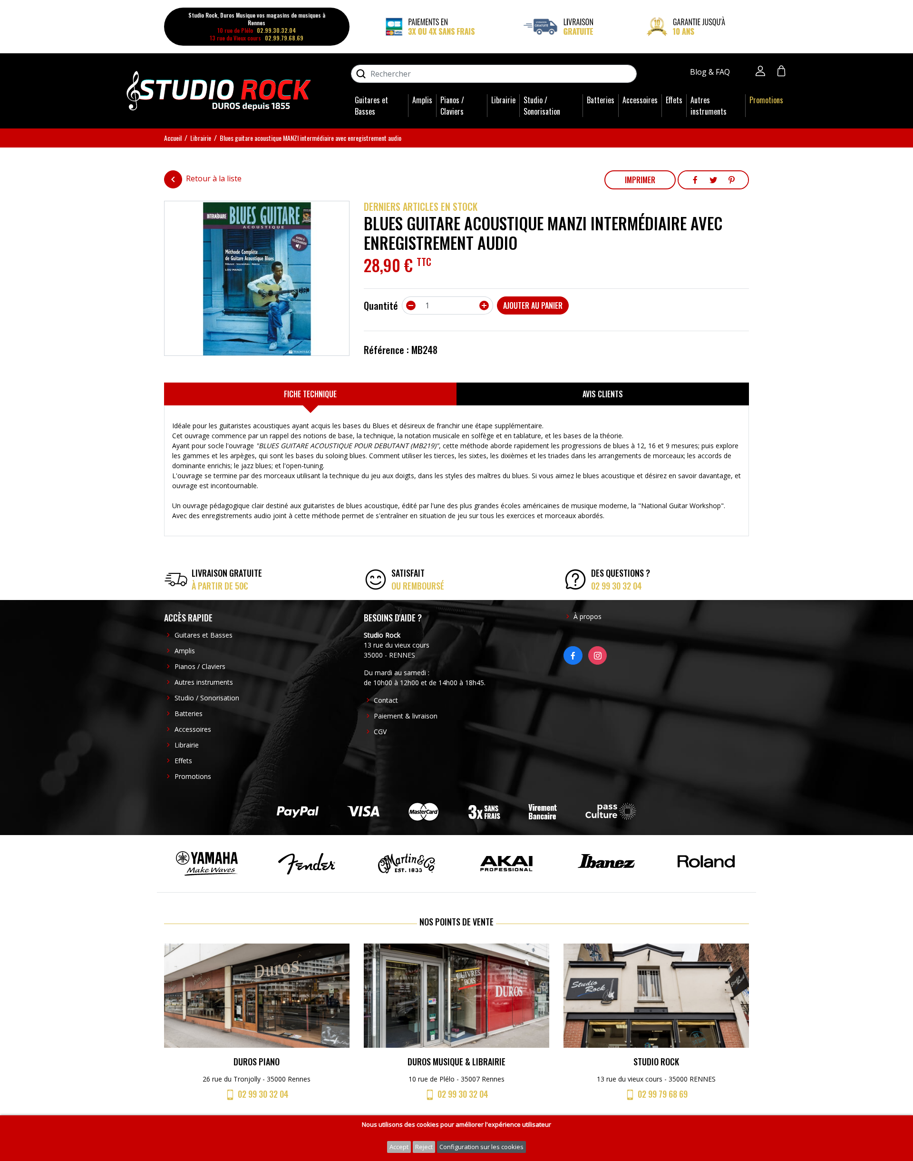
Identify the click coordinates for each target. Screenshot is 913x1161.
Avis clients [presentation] (603, 394)
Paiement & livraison (405, 715)
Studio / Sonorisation (542, 105)
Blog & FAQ (711, 72)
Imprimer (640, 180)
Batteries (600, 100)
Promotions (766, 100)
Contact (386, 700)
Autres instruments (708, 105)
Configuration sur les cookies (481, 1146)
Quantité (381, 305)
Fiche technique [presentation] (310, 394)
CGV (380, 731)
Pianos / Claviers (452, 105)
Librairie (503, 100)
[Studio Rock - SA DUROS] (218, 90)
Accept (398, 1146)
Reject (424, 1146)
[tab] (310, 394)
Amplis (422, 100)
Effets (674, 100)
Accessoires (640, 100)
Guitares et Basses (371, 105)
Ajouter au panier (533, 305)
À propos (587, 616)
